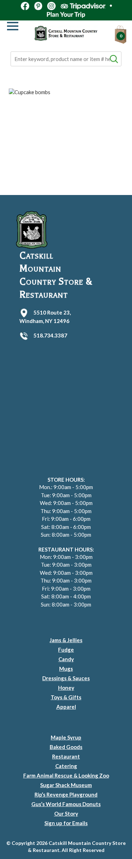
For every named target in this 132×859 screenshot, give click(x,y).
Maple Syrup (66, 737)
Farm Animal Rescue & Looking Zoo (66, 775)
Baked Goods (66, 747)
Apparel (66, 706)
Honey (66, 687)
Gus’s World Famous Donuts (66, 804)
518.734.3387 (50, 335)
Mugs (66, 668)
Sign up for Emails (66, 823)
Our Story (66, 813)
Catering (66, 766)
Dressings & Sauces (66, 678)
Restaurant (66, 756)
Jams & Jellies (66, 640)
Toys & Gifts (66, 697)
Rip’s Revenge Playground (66, 794)
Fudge (66, 649)
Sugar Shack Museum (66, 785)
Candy (66, 659)
